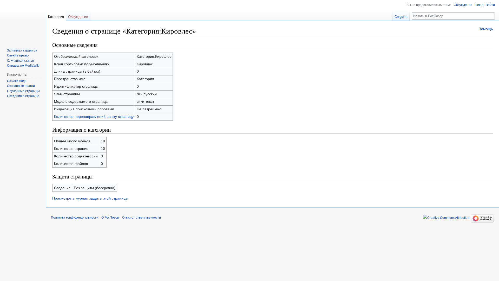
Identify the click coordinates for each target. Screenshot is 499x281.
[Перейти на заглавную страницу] (23, 21)
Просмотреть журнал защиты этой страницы (90, 198)
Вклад (479, 5)
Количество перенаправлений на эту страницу (94, 116)
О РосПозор (110, 217)
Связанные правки (21, 86)
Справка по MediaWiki (23, 65)
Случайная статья (20, 60)
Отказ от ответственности (141, 217)
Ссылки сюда (17, 81)
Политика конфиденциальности (74, 217)
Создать (401, 17)
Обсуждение (463, 5)
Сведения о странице (23, 96)
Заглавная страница (22, 50)
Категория (56, 17)
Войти (490, 5)
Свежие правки (18, 55)
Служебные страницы (23, 91)
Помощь (485, 29)
